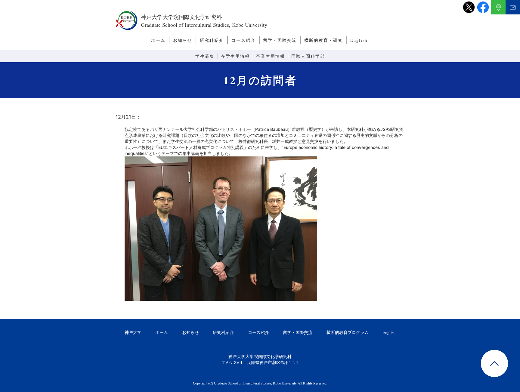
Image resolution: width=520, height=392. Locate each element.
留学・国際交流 (280, 40)
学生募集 (205, 56)
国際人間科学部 (308, 56)
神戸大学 (133, 332)
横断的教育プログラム (348, 332)
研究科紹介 (212, 40)
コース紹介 (243, 40)
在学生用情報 (235, 56)
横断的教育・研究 (323, 40)
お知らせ (182, 40)
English (358, 40)
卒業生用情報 (270, 56)
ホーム (158, 40)
